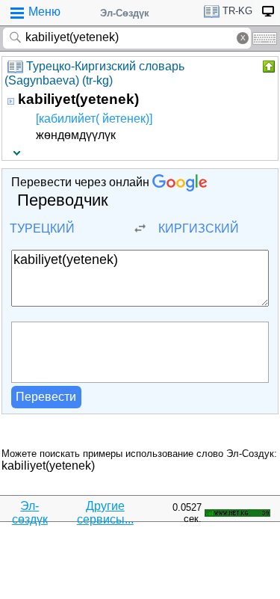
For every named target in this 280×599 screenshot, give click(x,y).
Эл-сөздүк (30, 513)
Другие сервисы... (105, 513)
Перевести (46, 396)
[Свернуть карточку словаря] (267, 66)
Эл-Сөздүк (124, 13)
